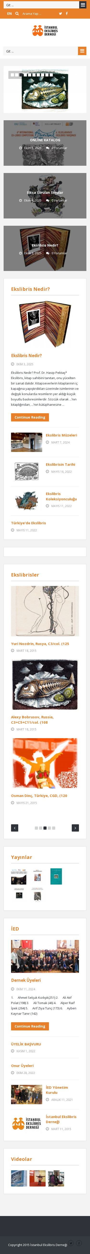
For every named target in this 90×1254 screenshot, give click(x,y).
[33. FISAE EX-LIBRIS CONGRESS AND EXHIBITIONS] (19, 1178)
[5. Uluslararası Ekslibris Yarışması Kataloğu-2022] (19, 876)
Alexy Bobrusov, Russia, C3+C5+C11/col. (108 (32, 719)
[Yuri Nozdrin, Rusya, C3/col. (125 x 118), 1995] (45, 611)
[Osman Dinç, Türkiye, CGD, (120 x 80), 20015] (45, 763)
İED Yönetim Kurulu (57, 1090)
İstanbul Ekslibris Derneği (61, 1119)
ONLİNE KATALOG (45, 140)
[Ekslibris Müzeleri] (26, 442)
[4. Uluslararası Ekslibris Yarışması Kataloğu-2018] (38, 876)
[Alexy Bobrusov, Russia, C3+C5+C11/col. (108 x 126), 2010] (45, 685)
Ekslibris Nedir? (45, 245)
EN (9, 13)
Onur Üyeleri (22, 1065)
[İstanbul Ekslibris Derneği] (45, 30)
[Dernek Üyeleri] (45, 956)
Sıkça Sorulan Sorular (45, 192)
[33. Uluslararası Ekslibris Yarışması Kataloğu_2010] (56, 876)
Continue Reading (30, 417)
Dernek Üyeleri (26, 980)
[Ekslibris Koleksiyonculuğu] (26, 501)
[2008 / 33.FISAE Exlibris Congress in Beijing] (38, 1178)
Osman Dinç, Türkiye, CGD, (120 (39, 795)
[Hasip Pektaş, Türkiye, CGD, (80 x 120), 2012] (45, 89)
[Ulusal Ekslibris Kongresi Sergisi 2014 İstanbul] (56, 1178)
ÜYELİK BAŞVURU (26, 1044)
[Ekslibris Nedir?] (45, 324)
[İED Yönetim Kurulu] (26, 1094)
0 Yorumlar (59, 148)
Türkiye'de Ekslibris (28, 522)
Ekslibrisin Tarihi (60, 464)
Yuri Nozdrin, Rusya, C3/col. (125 (40, 643)
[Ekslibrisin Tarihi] (26, 471)
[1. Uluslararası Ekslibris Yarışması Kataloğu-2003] (38, 895)
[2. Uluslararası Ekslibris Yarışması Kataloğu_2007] (19, 895)
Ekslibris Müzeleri (61, 435)
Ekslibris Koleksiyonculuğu (61, 496)
